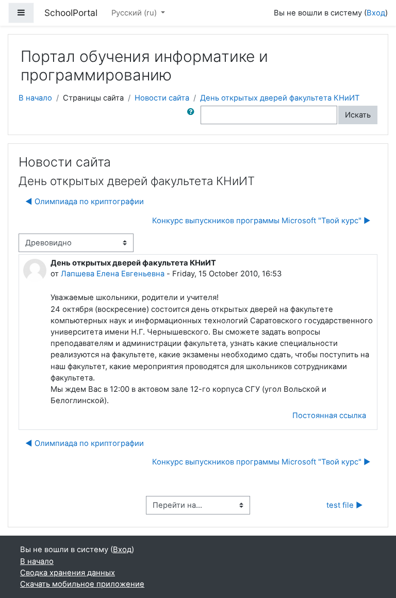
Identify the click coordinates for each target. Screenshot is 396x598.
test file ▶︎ (344, 505)
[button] (193, 115)
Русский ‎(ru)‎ (135, 13)
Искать (358, 115)
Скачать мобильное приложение (82, 584)
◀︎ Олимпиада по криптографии (84, 201)
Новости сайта (162, 98)
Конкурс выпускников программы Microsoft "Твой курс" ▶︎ (261, 220)
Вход (376, 13)
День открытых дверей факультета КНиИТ (280, 98)
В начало (35, 98)
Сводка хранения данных (67, 572)
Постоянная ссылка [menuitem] (329, 415)
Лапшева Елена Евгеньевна (112, 273)
